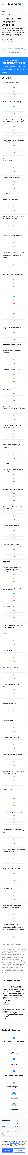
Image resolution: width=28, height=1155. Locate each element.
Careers (4, 1129)
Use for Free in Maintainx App (14, 48)
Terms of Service (5, 1135)
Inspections (12, 15)
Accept (7, 1150)
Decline (19, 1150)
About (4, 1126)
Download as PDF (13, 52)
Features (17, 1126)
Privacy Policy (6, 1131)
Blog (16, 1131)
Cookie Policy (14, 1143)
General (5, 15)
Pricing (17, 1129)
